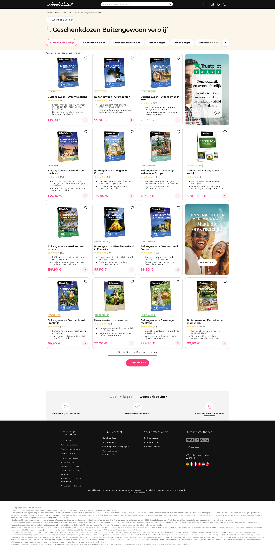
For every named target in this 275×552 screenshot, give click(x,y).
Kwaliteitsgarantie (69, 445)
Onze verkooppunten (70, 449)
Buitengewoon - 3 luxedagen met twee (158, 321)
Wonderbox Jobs (68, 453)
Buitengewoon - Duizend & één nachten (66, 172)
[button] (225, 43)
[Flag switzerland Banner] (199, 464)
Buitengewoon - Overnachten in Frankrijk (67, 321)
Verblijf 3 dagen (182, 42)
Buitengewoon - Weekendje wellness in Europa (157, 172)
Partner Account (151, 442)
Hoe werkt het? (109, 442)
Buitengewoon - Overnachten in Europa (160, 247)
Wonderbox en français (71, 486)
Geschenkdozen (53, 12)
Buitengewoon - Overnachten (112, 96)
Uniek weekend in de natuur (111, 320)
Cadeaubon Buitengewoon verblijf (203, 172)
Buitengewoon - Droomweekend (67, 96)
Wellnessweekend (208, 42)
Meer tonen (135, 362)
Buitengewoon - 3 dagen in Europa (110, 172)
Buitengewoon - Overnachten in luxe (160, 98)
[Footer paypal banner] (204, 442)
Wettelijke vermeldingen (99, 490)
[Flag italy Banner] (191, 464)
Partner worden (151, 438)
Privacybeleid (150, 490)
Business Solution (152, 446)
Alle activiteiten (67, 462)
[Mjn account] (212, 4)
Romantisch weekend (93, 42)
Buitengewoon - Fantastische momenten (205, 321)
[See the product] (85, 120)
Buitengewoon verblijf (61, 42)
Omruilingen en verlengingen (115, 446)
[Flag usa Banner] (207, 464)
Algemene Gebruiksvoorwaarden (172, 490)
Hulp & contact (109, 438)
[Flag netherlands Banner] (203, 464)
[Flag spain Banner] (187, 464)
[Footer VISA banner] (190, 442)
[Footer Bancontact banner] (197, 442)
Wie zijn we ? (66, 440)
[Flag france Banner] (195, 464)
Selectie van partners (70, 466)
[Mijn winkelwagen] (224, 4)
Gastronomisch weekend (127, 42)
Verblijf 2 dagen (157, 42)
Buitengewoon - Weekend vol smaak (66, 247)
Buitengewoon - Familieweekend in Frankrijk (114, 247)
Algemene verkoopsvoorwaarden (127, 490)
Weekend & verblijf (71, 12)
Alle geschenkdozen (69, 458)
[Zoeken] (170, 4)
